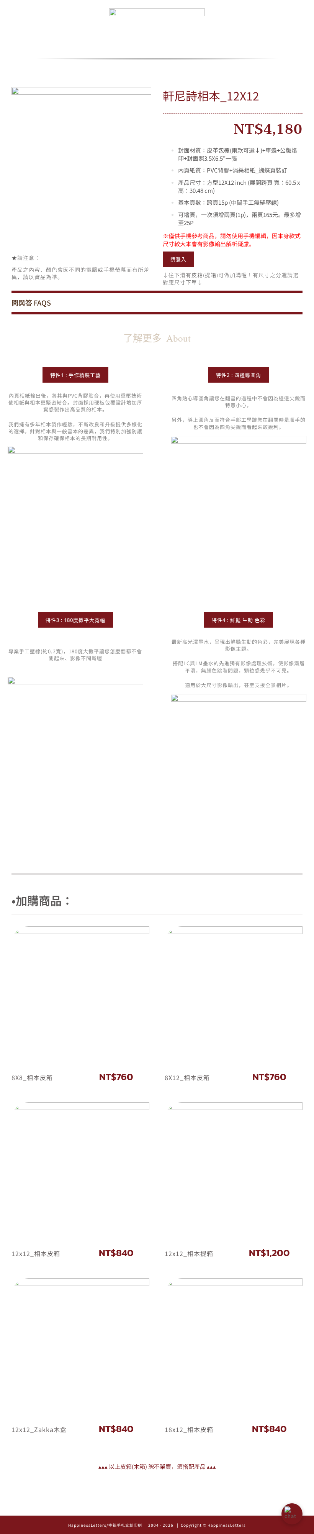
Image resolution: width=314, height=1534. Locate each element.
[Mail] (167, 1507)
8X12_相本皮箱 (187, 1077)
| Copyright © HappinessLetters (211, 1525)
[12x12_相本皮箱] (80, 1171)
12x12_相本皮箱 (35, 1253)
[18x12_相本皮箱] (234, 1347)
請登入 (178, 259)
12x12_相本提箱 (189, 1253)
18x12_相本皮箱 (189, 1429)
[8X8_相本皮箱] (80, 995)
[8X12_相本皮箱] (234, 995)
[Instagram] (146, 1507)
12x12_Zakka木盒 (39, 1429)
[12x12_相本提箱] (234, 1171)
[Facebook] (157, 1507)
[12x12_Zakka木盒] (80, 1347)
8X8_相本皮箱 (32, 1077)
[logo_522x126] (157, 11)
